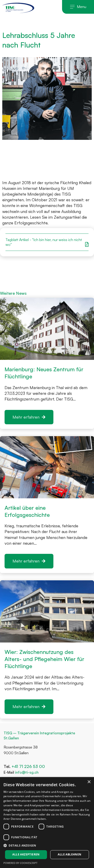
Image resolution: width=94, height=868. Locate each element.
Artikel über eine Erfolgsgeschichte (27, 511)
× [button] (89, 782)
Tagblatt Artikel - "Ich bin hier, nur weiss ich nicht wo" (43, 242)
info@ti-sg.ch (27, 772)
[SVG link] (18, 8)
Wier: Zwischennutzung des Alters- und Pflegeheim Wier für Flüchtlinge (44, 658)
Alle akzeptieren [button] (25, 854)
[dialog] (47, 822)
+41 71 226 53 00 (29, 766)
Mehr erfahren (26, 416)
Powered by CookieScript (20, 863)
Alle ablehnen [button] (69, 854)
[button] (78, 7)
